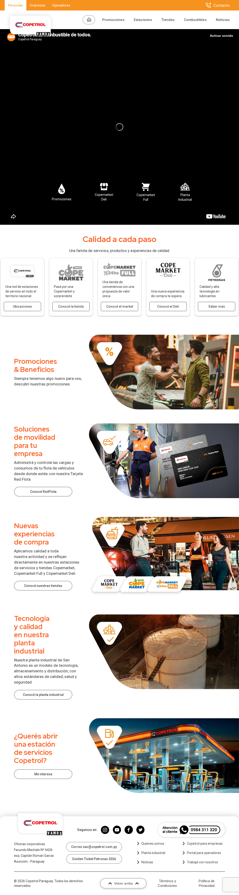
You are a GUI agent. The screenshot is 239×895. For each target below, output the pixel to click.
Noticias (223, 20)
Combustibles (195, 20)
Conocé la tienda (71, 306)
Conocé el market (119, 306)
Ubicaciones (22, 306)
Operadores (61, 5)
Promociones (113, 20)
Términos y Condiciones (167, 883)
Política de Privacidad (206, 883)
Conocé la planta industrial (43, 695)
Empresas (37, 5)
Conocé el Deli (168, 306)
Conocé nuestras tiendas (43, 586)
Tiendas (168, 20)
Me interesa (43, 774)
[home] (30, 19)
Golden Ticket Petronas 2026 (94, 859)
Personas (15, 5)
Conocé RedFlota (43, 491)
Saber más (216, 306)
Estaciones (143, 20)
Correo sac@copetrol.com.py (94, 847)
